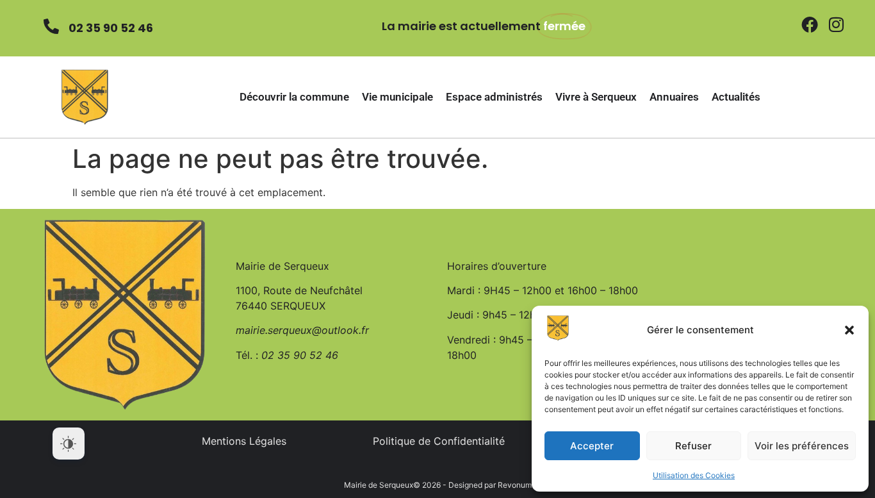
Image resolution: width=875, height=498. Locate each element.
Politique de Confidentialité (439, 441)
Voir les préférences (802, 446)
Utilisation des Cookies (694, 475)
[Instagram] (835, 24)
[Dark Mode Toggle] (68, 443)
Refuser (693, 446)
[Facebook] (809, 24)
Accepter (592, 446)
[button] (849, 330)
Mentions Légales (244, 441)
